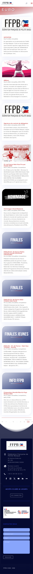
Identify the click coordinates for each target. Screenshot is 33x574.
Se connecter (16, 495)
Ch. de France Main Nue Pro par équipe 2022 (15, 165)
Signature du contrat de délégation (16, 123)
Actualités (15, 39)
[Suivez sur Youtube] (18, 478)
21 (20, 421)
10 (13, 421)
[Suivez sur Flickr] (26, 478)
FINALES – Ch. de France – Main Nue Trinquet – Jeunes (16, 346)
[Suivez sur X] (14, 478)
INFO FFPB (21, 82)
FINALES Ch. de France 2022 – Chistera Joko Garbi (14, 300)
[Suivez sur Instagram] (10, 478)
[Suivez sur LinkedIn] (22, 478)
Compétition (22, 167)
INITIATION (7, 37)
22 (24, 421)
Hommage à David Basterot (13, 209)
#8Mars (6, 80)
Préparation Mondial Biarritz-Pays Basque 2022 (15, 393)
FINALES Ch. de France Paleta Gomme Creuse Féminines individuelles (14, 253)
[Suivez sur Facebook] (6, 478)
